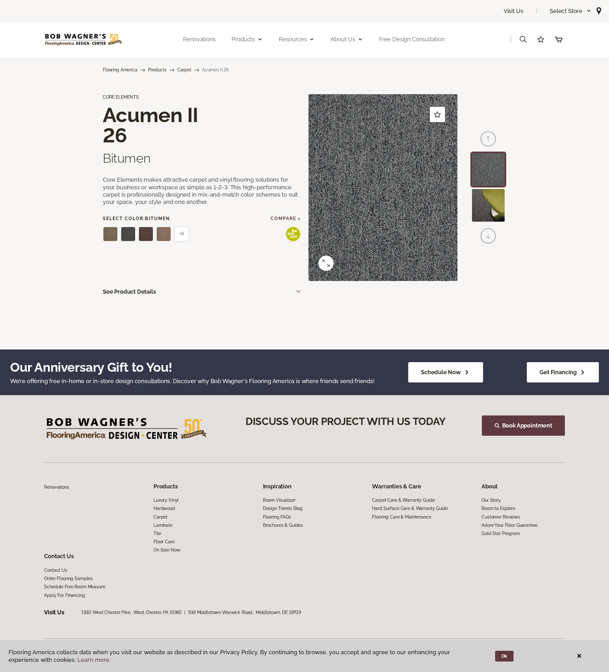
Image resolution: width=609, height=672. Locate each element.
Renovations (199, 39)
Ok (504, 656)
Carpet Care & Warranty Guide (403, 500)
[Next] (488, 236)
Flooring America (120, 69)
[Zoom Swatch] (326, 263)
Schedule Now (441, 372)
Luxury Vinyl (166, 500)
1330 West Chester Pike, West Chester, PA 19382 (131, 612)
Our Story (491, 500)
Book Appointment (527, 425)
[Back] (488, 139)
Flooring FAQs (277, 516)
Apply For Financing (64, 595)
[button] (570, 11)
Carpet (184, 69)
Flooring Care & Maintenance (401, 516)
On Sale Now (167, 549)
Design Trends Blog (283, 508)
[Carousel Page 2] (488, 205)
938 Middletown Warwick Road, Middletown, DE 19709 (244, 612)
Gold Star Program (500, 533)
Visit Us (513, 11)
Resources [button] (293, 39)
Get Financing (558, 372)
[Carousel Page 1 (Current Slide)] (488, 169)
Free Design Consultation (412, 39)
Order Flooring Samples (68, 578)
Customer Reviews (500, 516)
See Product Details (129, 291)
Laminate (163, 525)
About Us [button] (343, 39)
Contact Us (55, 570)
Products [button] (243, 39)
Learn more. (94, 659)
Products (157, 69)
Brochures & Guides (283, 525)
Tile (157, 533)
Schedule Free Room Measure (74, 586)
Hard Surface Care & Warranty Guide (410, 508)
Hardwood (164, 508)
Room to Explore (498, 508)
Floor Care (164, 541)
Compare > (286, 218)
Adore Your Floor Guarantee (509, 525)
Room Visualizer (279, 500)
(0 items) (558, 39)
